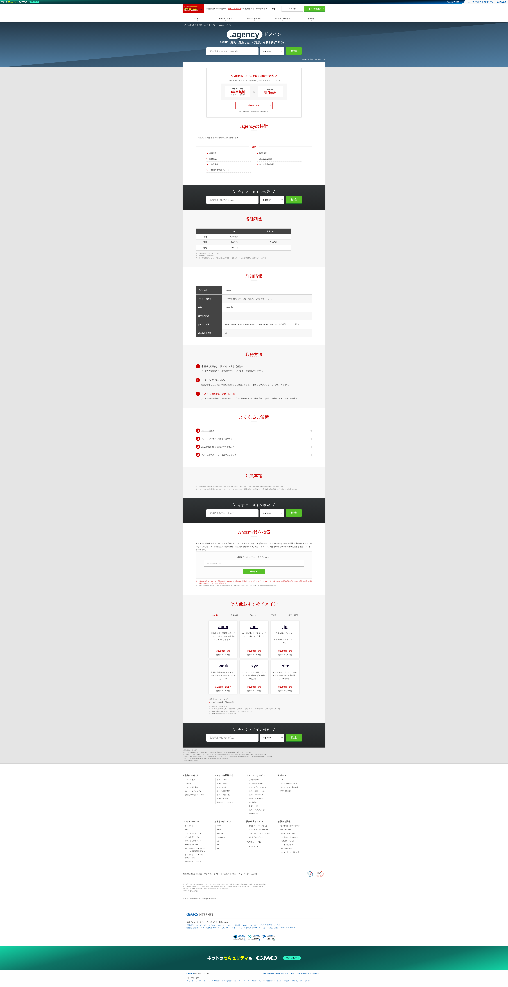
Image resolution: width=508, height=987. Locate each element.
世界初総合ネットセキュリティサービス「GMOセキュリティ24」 (206, 925)
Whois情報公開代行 (256, 783)
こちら (323, 59)
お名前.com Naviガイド (288, 783)
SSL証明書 (253, 802)
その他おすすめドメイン (219, 170)
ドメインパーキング (256, 795)
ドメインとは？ (207, 431)
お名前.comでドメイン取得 (195, 795)
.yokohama (221, 837)
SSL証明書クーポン (192, 845)
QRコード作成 (285, 830)
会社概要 (254, 874)
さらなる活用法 (286, 848)
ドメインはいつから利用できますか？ (217, 439)
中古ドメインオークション (258, 826)
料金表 (269, 489)
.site (285, 665)
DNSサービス (253, 806)
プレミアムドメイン (256, 837)
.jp (284, 626)
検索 (294, 51)
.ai (218, 841)
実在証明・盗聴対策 (192, 928)
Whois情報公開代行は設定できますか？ (217, 447)
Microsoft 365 (253, 814)
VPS (186, 830)
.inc (218, 848)
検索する (254, 571)
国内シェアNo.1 (234, 9)
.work (223, 665)
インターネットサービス (194, 981)
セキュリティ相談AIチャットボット (269, 925)
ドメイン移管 (221, 783)
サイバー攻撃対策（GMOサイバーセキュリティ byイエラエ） (219, 928)
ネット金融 (277, 981)
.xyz (254, 665)
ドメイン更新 (221, 787)
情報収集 (269, 981)
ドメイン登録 (221, 780)
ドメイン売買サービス (257, 791)
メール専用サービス (192, 837)
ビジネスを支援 (226, 981)
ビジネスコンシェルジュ (289, 837)
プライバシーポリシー (212, 874)
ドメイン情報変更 (223, 791)
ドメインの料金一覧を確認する (223, 702)
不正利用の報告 (286, 791)
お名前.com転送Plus (256, 798)
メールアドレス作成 (287, 833)
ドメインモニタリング (257, 810)
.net (254, 626)
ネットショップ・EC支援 (211, 981)
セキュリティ (237, 981)
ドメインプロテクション (257, 787)
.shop (219, 826)
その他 (307, 981)
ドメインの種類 (222, 798)
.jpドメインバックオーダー (258, 830)
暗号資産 (286, 981)
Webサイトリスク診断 (250, 925)
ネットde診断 (253, 780)
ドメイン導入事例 (191, 787)
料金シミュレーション (219, 699)
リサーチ (261, 981)
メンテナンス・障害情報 (289, 787)
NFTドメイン (253, 846)
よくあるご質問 (265, 159)
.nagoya (220, 833)
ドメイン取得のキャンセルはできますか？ (218, 455)
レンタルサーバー (191, 826)
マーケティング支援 (250, 981)
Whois (234, 874)
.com (223, 626)
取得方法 (213, 159)
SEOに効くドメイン (287, 841)
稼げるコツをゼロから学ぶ (290, 826)
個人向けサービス (297, 981)
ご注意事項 (213, 164)
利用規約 (226, 874)
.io (218, 845)
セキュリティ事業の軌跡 (287, 927)
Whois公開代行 (204, 333)
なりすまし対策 (273, 928)
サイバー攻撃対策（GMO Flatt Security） (253, 928)
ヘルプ (282, 780)
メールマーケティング (193, 833)
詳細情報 (263, 153)
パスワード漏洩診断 (234, 925)
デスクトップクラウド (193, 841)
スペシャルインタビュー (194, 791)
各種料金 (213, 153)
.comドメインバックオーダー (259, 833)
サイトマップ (244, 874)
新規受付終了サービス (193, 861)
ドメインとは (190, 780)
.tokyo (219, 830)
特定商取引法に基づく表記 (192, 874)
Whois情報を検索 (266, 164)
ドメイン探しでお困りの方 (290, 852)
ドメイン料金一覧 (223, 795)
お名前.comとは (191, 783)
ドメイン (212, 25)
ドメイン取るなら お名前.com (194, 25)
